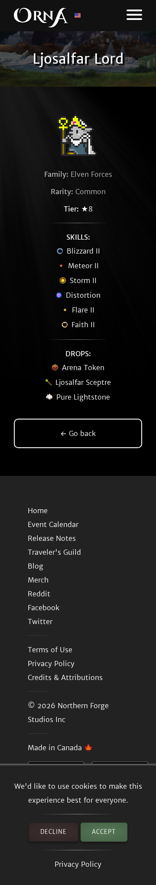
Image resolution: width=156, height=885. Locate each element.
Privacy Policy (78, 864)
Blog (35, 566)
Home (38, 510)
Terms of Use (50, 649)
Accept (104, 832)
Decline (53, 832)
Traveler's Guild (54, 552)
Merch (38, 580)
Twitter (40, 621)
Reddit (39, 593)
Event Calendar (53, 524)
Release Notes (52, 538)
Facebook (43, 607)
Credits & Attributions (65, 677)
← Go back (78, 433)
